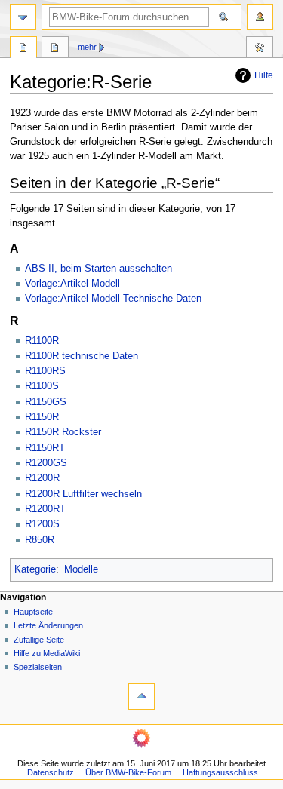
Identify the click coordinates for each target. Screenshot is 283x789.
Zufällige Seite (39, 639)
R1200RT (45, 509)
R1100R (42, 341)
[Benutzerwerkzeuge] (260, 17)
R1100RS (45, 371)
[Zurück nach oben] (141, 696)
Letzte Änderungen (48, 625)
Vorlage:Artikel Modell (72, 283)
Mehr (87, 46)
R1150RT (45, 448)
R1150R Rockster (63, 432)
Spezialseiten (38, 666)
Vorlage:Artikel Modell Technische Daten (113, 298)
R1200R (42, 478)
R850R (39, 540)
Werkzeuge (259, 49)
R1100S (42, 386)
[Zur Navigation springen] (23, 17)
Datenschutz (50, 772)
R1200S (42, 524)
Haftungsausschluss (220, 772)
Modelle (81, 569)
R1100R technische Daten (81, 356)
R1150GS (45, 402)
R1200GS (46, 463)
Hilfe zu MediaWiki (47, 653)
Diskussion (55, 49)
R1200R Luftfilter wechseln (83, 494)
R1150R (42, 417)
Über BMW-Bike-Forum (128, 772)
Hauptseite (33, 611)
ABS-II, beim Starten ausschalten (98, 268)
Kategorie (35, 569)
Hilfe (263, 75)
